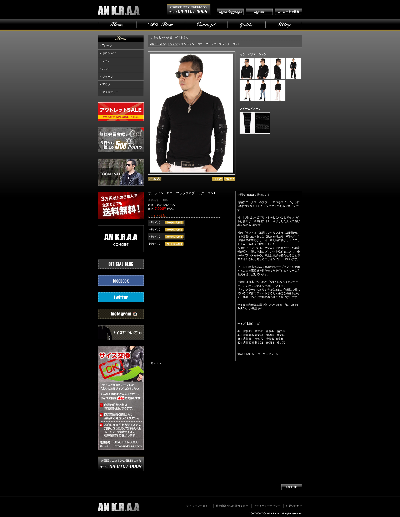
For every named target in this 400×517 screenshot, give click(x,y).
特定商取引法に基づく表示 (232, 505)
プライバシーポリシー (267, 505)
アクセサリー (110, 92)
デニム (106, 61)
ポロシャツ (109, 53)
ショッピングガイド (198, 505)
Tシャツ (107, 45)
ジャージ (107, 76)
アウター (107, 84)
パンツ (106, 68)
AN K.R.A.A (157, 44)
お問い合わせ (294, 505)
